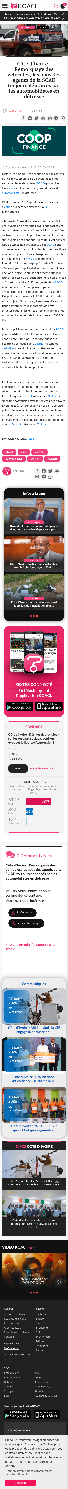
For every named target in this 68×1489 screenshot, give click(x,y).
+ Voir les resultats (41, 768)
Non (14, 754)
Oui (14, 749)
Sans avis (17, 758)
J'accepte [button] (20, 1482)
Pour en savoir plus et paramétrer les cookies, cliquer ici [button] (29, 1472)
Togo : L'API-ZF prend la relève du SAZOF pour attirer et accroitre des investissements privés (29, 16)
